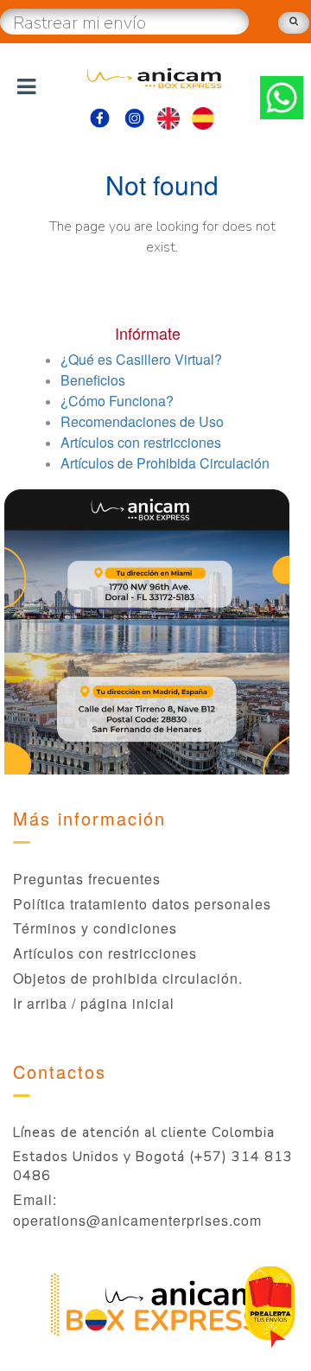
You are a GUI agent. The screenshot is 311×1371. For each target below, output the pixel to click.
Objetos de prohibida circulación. (128, 978)
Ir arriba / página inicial (94, 1003)
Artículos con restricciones (105, 953)
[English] (168, 115)
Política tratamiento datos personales (142, 904)
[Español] (203, 115)
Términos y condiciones (95, 928)
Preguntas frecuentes (87, 879)
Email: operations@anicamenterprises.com (137, 1209)
